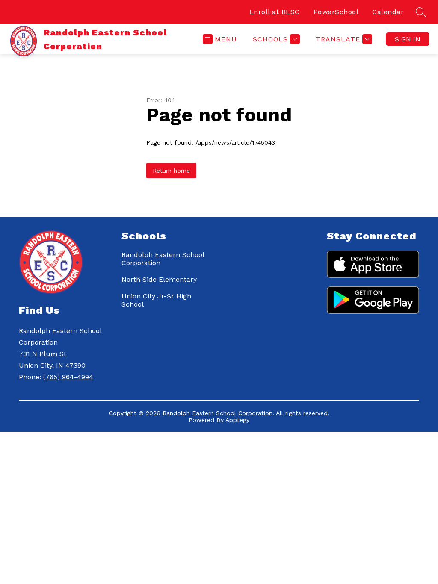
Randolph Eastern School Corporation (162, 259)
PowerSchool (336, 12)
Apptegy (237, 419)
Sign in (407, 39)
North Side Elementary (159, 279)
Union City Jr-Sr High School (156, 300)
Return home (171, 170)
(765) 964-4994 (68, 377)
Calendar (388, 12)
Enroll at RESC (274, 12)
